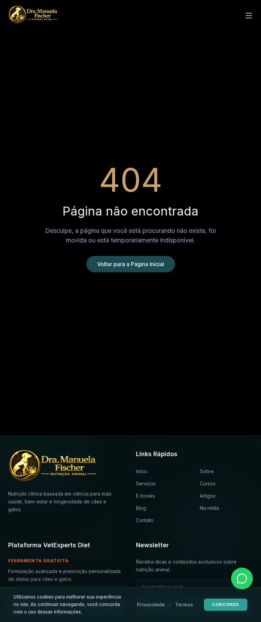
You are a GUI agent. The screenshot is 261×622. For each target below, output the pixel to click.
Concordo (225, 604)
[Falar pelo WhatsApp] (242, 578)
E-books (145, 496)
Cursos (207, 483)
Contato (145, 520)
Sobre (207, 471)
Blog (141, 508)
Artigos (207, 496)
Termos (184, 604)
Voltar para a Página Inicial (130, 264)
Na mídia (209, 508)
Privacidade (151, 604)
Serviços (146, 483)
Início (141, 471)
